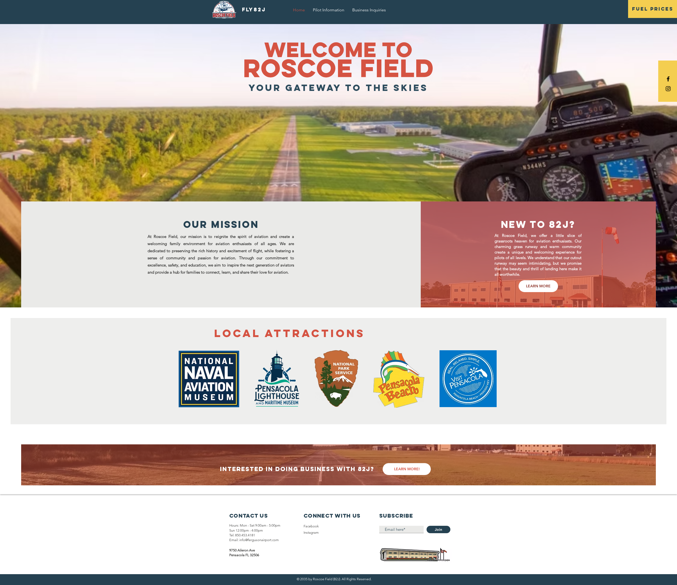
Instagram (311, 533)
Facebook (311, 526)
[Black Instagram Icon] (668, 88)
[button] (652, 9)
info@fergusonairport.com (259, 540)
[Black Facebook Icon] (668, 79)
